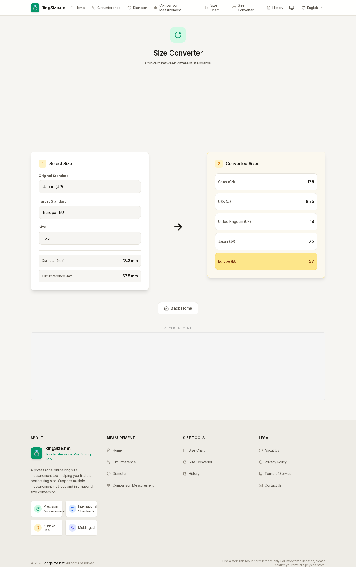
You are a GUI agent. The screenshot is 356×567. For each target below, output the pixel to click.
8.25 (310, 201)
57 (311, 261)
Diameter (140, 8)
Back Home (181, 308)
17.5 (310, 181)
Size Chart (214, 7)
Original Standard (54, 176)
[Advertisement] (178, 110)
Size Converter (246, 7)
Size (42, 227)
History (277, 8)
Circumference (109, 8)
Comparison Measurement (170, 7)
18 (312, 221)
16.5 (310, 241)
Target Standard (52, 201)
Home (80, 8)
